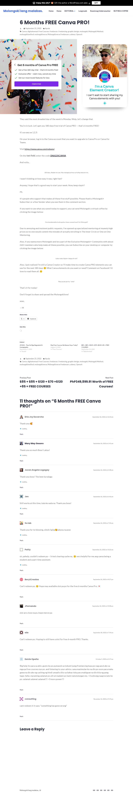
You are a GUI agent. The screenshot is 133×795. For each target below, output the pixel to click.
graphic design (73, 31)
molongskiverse (41, 34)
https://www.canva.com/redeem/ (39, 149)
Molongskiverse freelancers (58, 34)
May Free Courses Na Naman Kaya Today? (64, 345)
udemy (72, 34)
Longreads (83, 11)
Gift (96, 3)
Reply (21, 434)
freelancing (62, 31)
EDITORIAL (69, 11)
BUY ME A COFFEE (121, 11)
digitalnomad (33, 31)
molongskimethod (27, 34)
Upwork (79, 34)
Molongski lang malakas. (23, 11)
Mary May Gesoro (34, 443)
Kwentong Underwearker (100, 11)
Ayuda (47, 28)
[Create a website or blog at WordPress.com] (40, 790)
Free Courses (44, 31)
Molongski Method (96, 31)
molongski (84, 31)
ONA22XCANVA (58, 155)
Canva (24, 31)
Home (51, 11)
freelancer (54, 31)
